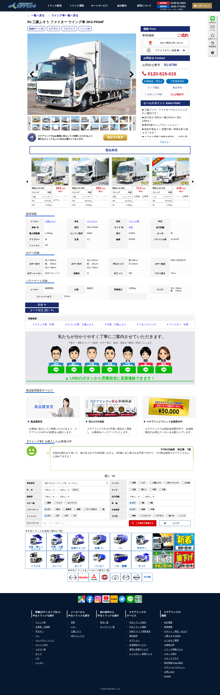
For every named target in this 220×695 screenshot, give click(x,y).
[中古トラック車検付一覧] (163, 560)
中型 (131, 227)
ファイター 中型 (178, 324)
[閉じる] (212, 53)
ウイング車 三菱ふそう (80, 324)
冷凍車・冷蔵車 (42, 627)
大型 (134, 489)
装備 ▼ (42, 304)
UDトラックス (173, 483)
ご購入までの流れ (172, 636)
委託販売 (133, 636)
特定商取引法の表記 (173, 663)
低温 (143, 509)
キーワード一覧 (107, 627)
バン (37, 636)
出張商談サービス (137, 645)
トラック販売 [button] (54, 5)
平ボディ (39, 631)
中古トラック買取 (137, 627)
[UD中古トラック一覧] (104, 577)
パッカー (39, 663)
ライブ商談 (153, 87)
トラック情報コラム (173, 649)
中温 (152, 509)
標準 (49, 503)
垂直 (79, 509)
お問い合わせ (203, 5)
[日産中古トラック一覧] (136, 577)
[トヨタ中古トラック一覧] (115, 577)
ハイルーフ (145, 516)
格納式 (68, 509)
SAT (66, 516)
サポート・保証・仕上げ (175, 631)
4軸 (151, 503)
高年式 (75, 490)
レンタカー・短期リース (140, 654)
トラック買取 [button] (77, 5)
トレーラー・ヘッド (44, 640)
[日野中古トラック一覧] (73, 577)
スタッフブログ (171, 658)
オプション (134, 640)
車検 (134, 516)
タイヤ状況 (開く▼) (42, 310)
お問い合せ (169, 672)
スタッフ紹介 (170, 654)
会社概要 (168, 622)
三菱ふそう (50, 221)
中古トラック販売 (137, 622)
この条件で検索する (143, 523)
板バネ (171, 516)
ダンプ (38, 654)
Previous (30, 74)
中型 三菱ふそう (116, 324)
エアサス (159, 516)
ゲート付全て (91, 509)
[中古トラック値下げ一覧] (184, 560)
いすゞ (144, 483)
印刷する (164, 142)
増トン (144, 489)
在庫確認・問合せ (153, 81)
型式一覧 (104, 622)
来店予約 (177, 87)
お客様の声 (169, 645)
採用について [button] (144, 5)
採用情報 (168, 627)
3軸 (142, 503)
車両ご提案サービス (138, 649)
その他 (187, 483)
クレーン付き (41, 645)
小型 (163, 489)
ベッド (182, 516)
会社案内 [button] (122, 5)
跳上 (58, 509)
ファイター (92, 221)
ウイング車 (134, 221)
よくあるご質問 (171, 640)
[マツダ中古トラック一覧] (126, 577)
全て (134, 503)
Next (133, 74)
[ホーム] (22, 5)
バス (37, 658)
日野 (134, 483)
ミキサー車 (40, 649)
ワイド (59, 503)
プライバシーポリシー (174, 667)
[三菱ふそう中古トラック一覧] (94, 577)
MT (58, 516)
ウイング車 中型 (44, 324)
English (167, 676)
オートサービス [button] (99, 5)
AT (75, 516)
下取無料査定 (177, 81)
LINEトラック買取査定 (140, 631)
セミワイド (72, 503)
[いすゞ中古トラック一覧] (83, 577)
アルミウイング (147, 324)
